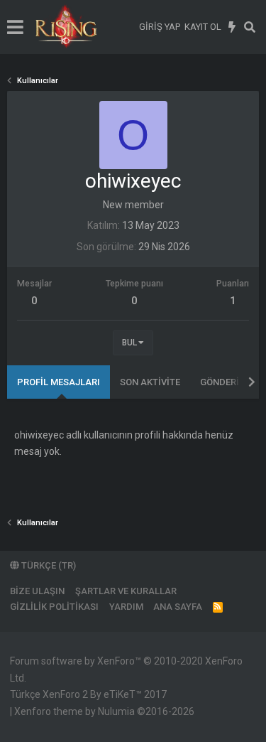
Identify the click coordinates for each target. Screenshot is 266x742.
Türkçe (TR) (47, 565)
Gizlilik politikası (54, 606)
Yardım (126, 606)
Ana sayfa (177, 606)
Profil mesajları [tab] (58, 382)
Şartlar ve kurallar (126, 591)
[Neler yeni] (232, 27)
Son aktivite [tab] (150, 382)
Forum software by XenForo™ (126, 669)
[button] (15, 27)
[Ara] (250, 27)
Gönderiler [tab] (227, 382)
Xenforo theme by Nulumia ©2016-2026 (104, 711)
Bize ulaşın (37, 591)
